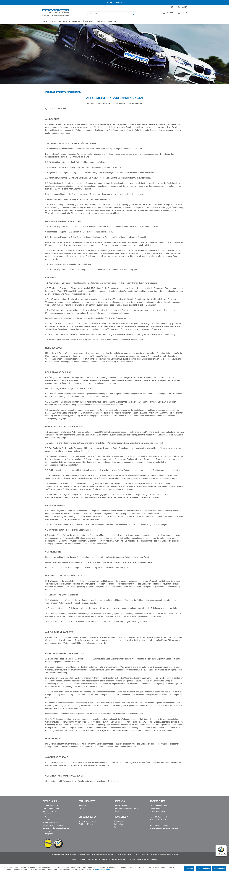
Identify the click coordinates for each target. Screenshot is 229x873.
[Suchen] (133, 13)
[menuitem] (112, 13)
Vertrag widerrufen (50, 811)
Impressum (47, 814)
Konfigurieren (219, 868)
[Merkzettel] (158, 13)
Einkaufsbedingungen (51, 808)
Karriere (117, 811)
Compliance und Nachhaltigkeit (126, 808)
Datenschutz (47, 819)
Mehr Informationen (102, 869)
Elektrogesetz (48, 834)
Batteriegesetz (48, 831)
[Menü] (225, 846)
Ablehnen (189, 868)
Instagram (120, 821)
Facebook (120, 824)
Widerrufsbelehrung (50, 822)
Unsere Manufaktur (121, 805)
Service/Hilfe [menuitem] (183, 7)
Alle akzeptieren (203, 868)
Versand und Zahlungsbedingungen (56, 828)
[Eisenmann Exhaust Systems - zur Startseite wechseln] (55, 12)
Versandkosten (85, 854)
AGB (44, 817)
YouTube (119, 827)
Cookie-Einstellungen (51, 805)
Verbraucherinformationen (53, 825)
